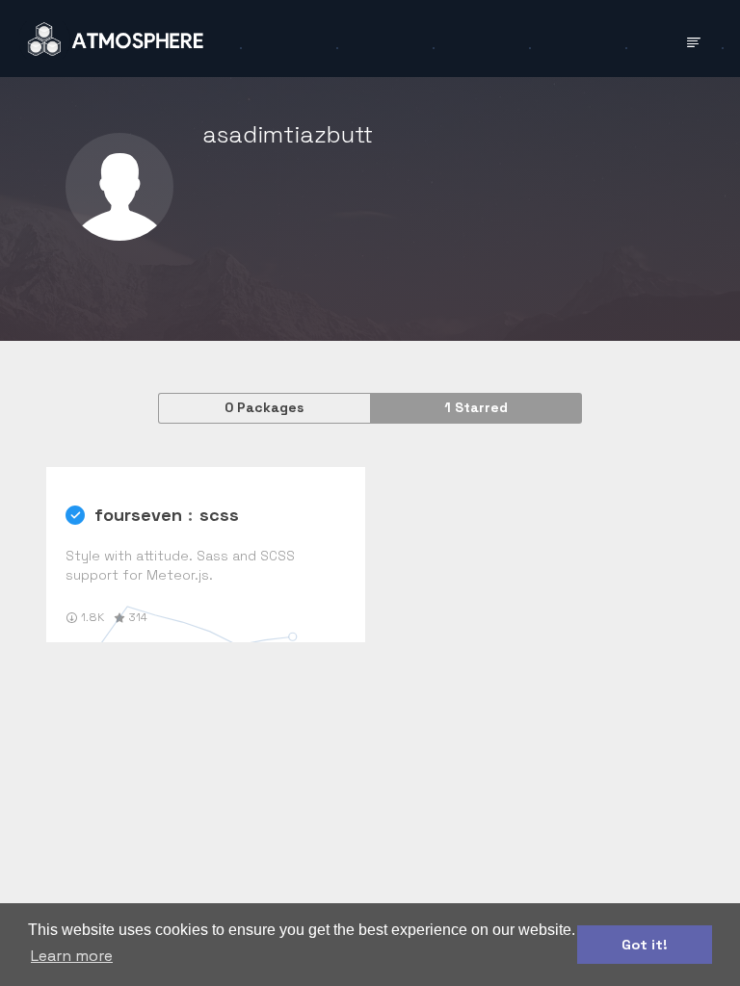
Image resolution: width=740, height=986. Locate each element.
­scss (219, 515)
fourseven (138, 515)
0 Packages (264, 407)
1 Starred (476, 407)
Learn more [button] (72, 956)
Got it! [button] (644, 944)
